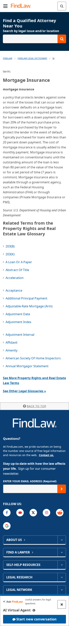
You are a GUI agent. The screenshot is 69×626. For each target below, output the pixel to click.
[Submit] (61, 489)
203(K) (10, 254)
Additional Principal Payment (26, 298)
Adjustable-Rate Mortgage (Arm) (29, 306)
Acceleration (15, 278)
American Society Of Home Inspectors (33, 358)
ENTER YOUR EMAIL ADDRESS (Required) (30, 481)
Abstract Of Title (17, 270)
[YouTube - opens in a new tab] (20, 512)
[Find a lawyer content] (62, 552)
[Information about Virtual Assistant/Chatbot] (34, 610)
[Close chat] (61, 604)
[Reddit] (59, 512)
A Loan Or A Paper (19, 262)
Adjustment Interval (20, 334)
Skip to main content (35, 4)
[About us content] (62, 540)
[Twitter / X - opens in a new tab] (33, 512)
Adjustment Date (18, 314)
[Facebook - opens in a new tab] (7, 512)
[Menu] (5, 6)
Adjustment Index (18, 322)
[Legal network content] (62, 589)
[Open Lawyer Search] (34, 39)
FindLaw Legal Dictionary (32, 58)
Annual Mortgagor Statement (27, 366)
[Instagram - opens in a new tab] (46, 512)
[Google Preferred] (7, 526)
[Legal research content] (62, 577)
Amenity (11, 350)
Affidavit (11, 342)
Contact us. (46, 455)
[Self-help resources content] (62, 565)
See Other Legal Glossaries (24, 391)
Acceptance (14, 290)
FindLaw (7, 58)
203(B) (10, 246)
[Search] (62, 6)
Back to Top (36, 406)
